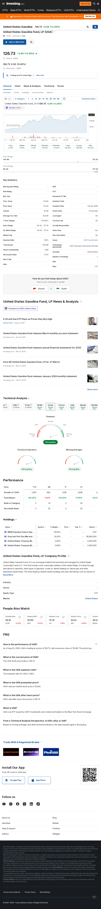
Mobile (56, 823)
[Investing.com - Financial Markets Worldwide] (15, 3)
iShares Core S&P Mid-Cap (59, 616)
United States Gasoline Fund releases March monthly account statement (40, 333)
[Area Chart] (9, 98)
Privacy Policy (30, 892)
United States (91, 598)
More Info (40, 75)
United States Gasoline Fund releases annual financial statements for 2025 (42, 347)
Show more (92, 389)
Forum (60, 86)
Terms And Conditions (11, 892)
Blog (55, 818)
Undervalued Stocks (86, 10)
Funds (41, 10)
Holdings (25, 92)
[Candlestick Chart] (5, 98)
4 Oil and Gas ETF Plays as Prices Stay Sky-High (27, 319)
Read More (8, 575)
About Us (6, 818)
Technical (49, 86)
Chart (18, 86)
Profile (16, 92)
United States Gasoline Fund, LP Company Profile (34, 556)
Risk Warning (45, 892)
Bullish (64, 289)
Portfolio (56, 828)
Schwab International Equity (16, 616)
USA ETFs (69, 10)
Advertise (6, 823)
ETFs (5, 10)
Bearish (41, 289)
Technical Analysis (15, 398)
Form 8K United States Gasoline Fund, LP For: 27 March (31, 362)
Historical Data (37, 92)
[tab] (16, 407)
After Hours (10, 68)
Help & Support (8, 828)
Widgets (56, 834)
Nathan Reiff (8, 323)
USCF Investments (91, 240)
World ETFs (29, 10)
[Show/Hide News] (64, 98)
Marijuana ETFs (53, 10)
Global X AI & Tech (78, 616)
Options (50, 92)
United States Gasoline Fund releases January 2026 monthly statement (40, 376)
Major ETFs (15, 10)
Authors (5, 834)
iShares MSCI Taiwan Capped (38, 616)
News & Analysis (32, 86)
